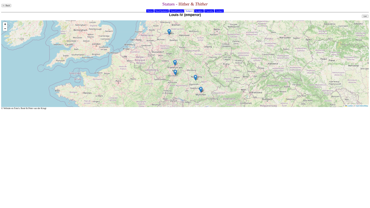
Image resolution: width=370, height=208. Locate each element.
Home (150, 11)
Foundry (209, 11)
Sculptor (199, 11)
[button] (175, 63)
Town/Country (176, 11)
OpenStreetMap (362, 105)
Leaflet (350, 105)
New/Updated (161, 11)
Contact (219, 11)
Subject (189, 11)
